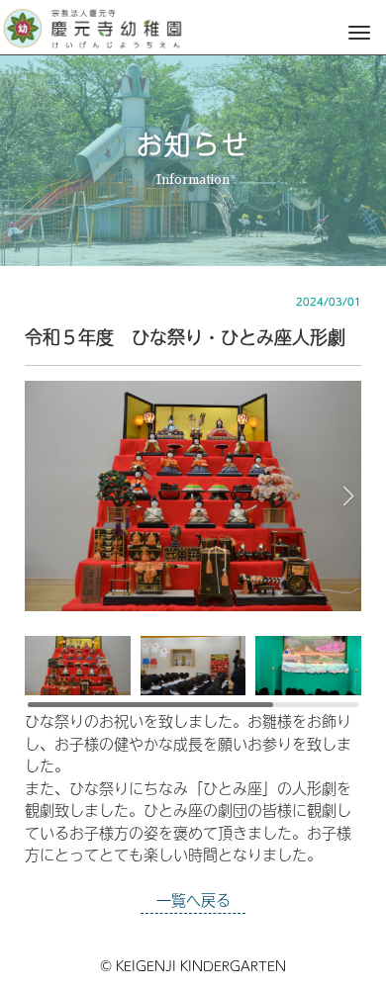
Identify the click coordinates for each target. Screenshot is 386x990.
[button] (348, 496)
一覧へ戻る (193, 899)
